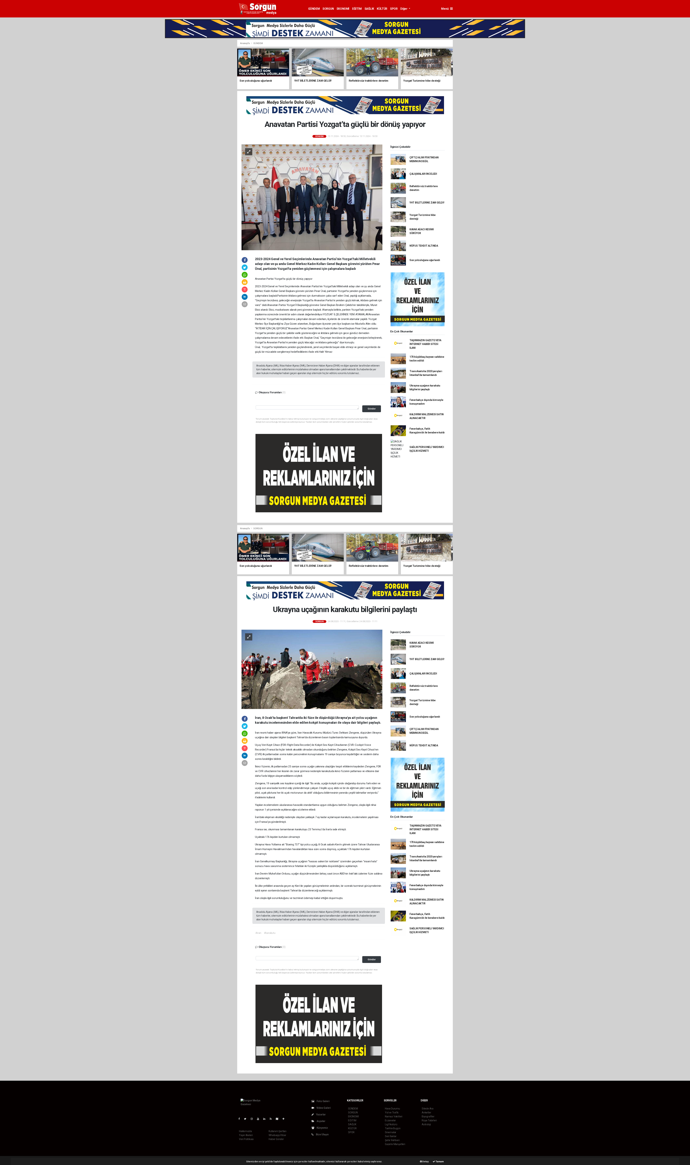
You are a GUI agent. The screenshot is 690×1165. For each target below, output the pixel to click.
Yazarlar (321, 1114)
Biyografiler (428, 1116)
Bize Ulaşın (322, 1134)
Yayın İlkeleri (246, 1135)
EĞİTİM (357, 8)
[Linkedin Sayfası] (265, 1118)
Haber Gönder (276, 1139)
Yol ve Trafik (392, 1112)
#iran (258, 932)
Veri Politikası (246, 1139)
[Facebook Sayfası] (240, 1118)
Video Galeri (323, 1107)
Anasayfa (245, 43)
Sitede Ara (427, 1108)
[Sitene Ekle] (284, 1118)
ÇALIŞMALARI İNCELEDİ (423, 173)
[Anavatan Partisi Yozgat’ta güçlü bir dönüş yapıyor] (312, 197)
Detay (425, 1161)
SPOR (393, 8)
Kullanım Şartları (277, 1131)
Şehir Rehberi (392, 1140)
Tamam (439, 1161)
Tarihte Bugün (393, 1128)
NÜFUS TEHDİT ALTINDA (424, 245)
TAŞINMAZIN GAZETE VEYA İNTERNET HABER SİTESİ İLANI (425, 344)
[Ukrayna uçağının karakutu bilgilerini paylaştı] (312, 669)
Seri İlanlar (391, 1136)
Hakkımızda (245, 1131)
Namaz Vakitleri (393, 1116)
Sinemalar (390, 1132)
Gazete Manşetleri (395, 1144)
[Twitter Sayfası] (246, 1118)
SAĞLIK (369, 8)
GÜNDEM (314, 8)
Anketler (426, 1112)
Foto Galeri (323, 1101)
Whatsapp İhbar (277, 1135)
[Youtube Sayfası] (259, 1118)
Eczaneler (390, 1120)
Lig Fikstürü (391, 1124)
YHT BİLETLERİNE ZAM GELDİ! (427, 202)
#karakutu (269, 932)
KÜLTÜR (382, 8)
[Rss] (272, 1118)
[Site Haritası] (278, 1118)
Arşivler (320, 1121)
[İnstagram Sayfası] (253, 1118)
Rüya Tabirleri (429, 1120)
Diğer (404, 8)
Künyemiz (322, 1127)
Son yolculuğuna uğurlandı (425, 260)
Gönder (372, 408)
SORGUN (328, 8)
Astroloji (426, 1124)
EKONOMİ (343, 8)
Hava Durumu (392, 1108)
